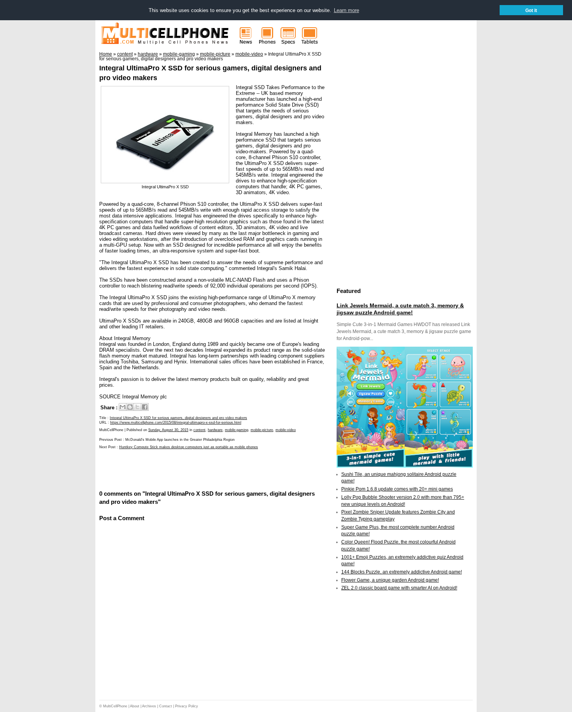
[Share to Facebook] (145, 407)
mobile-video (285, 430)
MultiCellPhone (115, 706)
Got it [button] (531, 10)
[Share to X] (137, 407)
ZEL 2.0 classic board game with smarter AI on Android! (399, 588)
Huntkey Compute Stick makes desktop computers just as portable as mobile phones (188, 447)
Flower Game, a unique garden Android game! (390, 580)
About (134, 706)
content (199, 430)
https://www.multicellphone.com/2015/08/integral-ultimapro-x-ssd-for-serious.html (175, 422)
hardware (215, 430)
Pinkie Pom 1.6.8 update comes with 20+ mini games (397, 489)
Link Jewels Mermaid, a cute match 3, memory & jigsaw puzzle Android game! (400, 309)
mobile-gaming (236, 430)
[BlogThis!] (130, 407)
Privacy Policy (186, 706)
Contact (165, 706)
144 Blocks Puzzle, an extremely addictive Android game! (401, 572)
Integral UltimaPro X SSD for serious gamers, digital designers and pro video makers (178, 418)
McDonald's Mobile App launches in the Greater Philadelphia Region (180, 440)
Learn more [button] (346, 10)
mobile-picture (262, 430)
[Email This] (122, 407)
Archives (149, 706)
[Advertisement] (190, 469)
